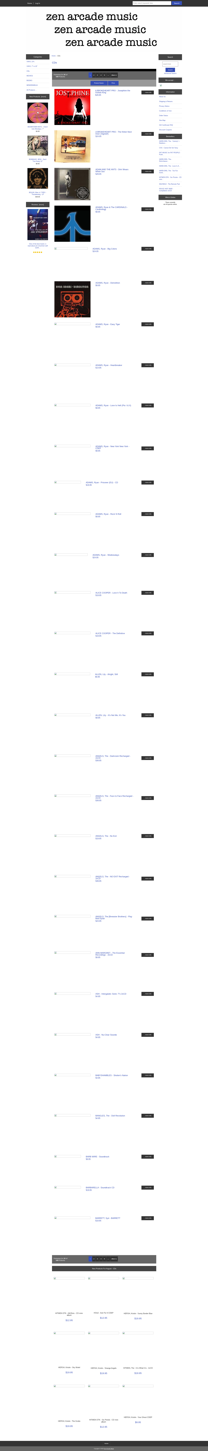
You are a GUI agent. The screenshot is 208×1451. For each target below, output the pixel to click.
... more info (147, 92)
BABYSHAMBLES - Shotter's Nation (111, 1075)
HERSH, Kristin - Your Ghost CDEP (138, 1417)
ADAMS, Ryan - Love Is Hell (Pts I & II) (113, 405)
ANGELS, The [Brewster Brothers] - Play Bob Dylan (113, 917)
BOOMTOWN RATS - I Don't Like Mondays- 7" (38, 128)
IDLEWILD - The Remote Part (169, 184)
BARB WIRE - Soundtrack (97, 1156)
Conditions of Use (165, 111)
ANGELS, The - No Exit (106, 836)
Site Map (162, 120)
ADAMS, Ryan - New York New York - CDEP (112, 447)
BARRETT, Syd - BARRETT (107, 1218)
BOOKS (29, 80)
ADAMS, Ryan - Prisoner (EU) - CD (102, 482)
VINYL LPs (30, 61)
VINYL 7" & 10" (32, 66)
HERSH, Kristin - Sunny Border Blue (138, 1313)
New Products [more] (37, 97)
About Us (162, 97)
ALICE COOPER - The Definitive (110, 633)
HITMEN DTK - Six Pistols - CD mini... (170, 178)
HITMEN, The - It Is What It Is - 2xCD (138, 1368)
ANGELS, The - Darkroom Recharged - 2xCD (113, 757)
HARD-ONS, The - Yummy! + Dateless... (169, 142)
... (108, 75)
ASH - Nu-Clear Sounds (106, 1035)
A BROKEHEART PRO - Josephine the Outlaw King (112, 91)
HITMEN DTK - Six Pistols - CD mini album (103, 1421)
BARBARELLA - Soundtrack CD (100, 1187)
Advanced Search (170, 73)
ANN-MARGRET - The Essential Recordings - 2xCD (110, 954)
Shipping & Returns (166, 101)
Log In (37, 3)
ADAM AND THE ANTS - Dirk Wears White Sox (111, 170)
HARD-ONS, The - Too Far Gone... (168, 172)
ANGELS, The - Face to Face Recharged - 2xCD (114, 797)
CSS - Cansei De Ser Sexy (168, 148)
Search (170, 57)
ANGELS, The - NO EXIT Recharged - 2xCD (112, 877)
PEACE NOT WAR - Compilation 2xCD (166, 190)
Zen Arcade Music (109, 1448)
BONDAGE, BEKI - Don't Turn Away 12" (37, 160)
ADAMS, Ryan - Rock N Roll (108, 514)
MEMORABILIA (32, 85)
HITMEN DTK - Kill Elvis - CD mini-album (69, 1314)
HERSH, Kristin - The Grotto (69, 1421)
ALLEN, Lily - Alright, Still (106, 674)
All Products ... (32, 90)
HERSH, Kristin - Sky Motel (69, 1367)
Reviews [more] (38, 205)
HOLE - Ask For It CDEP (103, 1313)
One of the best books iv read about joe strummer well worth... (38, 246)
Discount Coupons (165, 130)
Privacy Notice (164, 106)
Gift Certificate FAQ (166, 125)
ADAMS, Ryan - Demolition (107, 283)
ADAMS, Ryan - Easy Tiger (107, 324)
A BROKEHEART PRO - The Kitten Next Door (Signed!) (113, 133)
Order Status (163, 115)
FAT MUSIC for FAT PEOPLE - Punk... (170, 153)
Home (29, 3)
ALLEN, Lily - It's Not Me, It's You (110, 715)
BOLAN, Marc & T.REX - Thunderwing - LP (37, 193)
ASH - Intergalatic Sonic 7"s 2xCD (110, 994)
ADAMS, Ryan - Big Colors (105, 249)
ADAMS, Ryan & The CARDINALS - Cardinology (111, 208)
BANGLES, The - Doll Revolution (110, 1115)
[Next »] (114, 75)
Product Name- (99, 83)
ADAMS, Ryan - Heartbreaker (108, 365)
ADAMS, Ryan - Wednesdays (106, 555)
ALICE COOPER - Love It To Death (111, 593)
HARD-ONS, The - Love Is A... (169, 166)
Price (113, 83)
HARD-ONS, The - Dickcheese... (165, 160)
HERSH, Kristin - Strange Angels (104, 1368)
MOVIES (30, 76)
